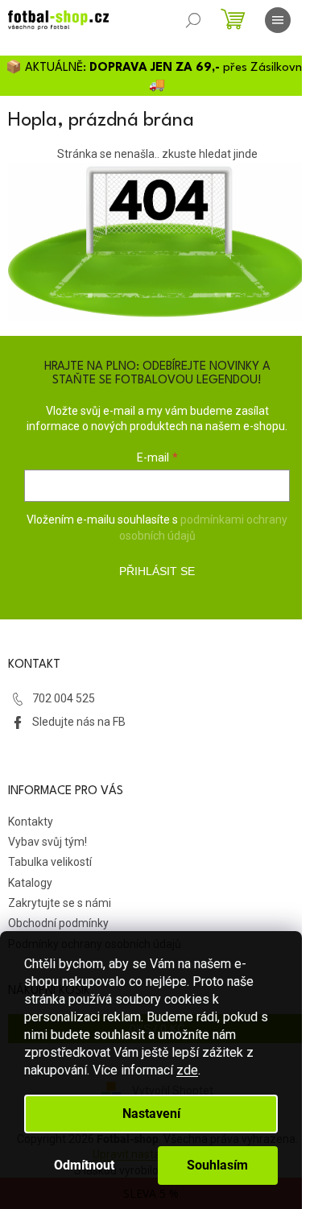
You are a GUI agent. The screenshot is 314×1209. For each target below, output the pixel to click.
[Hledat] (193, 20)
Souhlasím (217, 1165)
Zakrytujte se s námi (59, 902)
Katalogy (30, 882)
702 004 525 (63, 698)
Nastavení (151, 1113)
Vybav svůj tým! (47, 841)
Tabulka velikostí (50, 861)
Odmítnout (84, 1165)
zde (187, 1070)
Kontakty (30, 821)
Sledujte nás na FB (79, 721)
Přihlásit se (157, 571)
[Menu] (278, 20)
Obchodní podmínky (58, 923)
